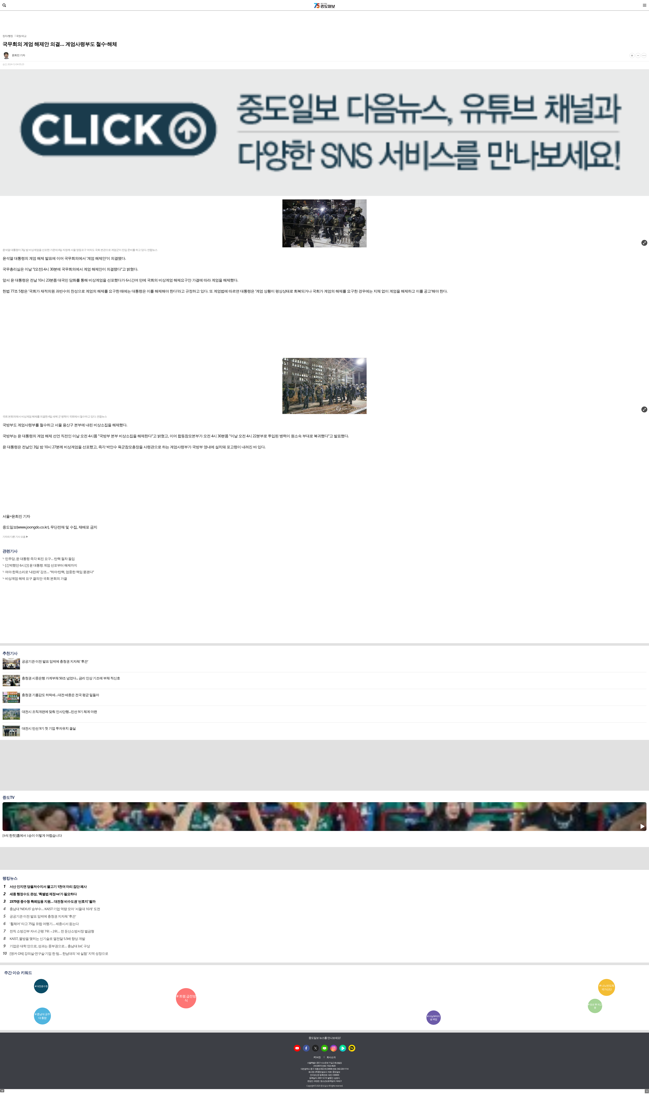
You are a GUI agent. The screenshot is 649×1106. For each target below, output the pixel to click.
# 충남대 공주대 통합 (42, 1016)
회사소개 (331, 1057)
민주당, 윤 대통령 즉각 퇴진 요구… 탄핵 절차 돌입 (40, 558)
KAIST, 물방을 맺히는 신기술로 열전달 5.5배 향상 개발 (47, 938)
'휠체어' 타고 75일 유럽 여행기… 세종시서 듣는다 (44, 923)
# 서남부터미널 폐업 (433, 1017)
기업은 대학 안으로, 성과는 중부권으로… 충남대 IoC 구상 (50, 946)
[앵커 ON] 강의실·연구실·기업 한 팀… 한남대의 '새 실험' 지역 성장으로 (59, 953)
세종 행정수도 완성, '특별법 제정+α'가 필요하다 (43, 894)
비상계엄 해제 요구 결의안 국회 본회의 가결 (36, 578)
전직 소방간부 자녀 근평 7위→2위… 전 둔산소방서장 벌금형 (52, 931)
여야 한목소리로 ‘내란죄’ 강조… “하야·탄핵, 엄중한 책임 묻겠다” (49, 572)
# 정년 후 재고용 (595, 1006)
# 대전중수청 (41, 986)
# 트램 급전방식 (186, 998)
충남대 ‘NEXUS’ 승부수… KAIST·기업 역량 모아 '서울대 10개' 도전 (55, 909)
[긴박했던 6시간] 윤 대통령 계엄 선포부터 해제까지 (41, 565)
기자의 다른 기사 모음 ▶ (15, 536)
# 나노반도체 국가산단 (606, 987)
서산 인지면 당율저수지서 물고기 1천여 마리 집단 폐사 (48, 886)
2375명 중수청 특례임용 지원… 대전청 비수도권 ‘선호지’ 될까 (52, 901)
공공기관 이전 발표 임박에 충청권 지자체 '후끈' (43, 916)
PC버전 (317, 1057)
